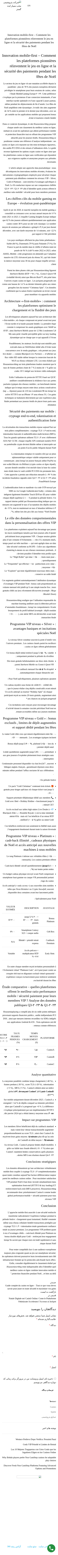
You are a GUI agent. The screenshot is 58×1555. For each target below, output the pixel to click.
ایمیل (53, 1367)
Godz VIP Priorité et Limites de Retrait (39, 1444)
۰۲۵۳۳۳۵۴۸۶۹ (38, 1535)
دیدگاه (52, 1325)
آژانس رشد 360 (14, 1546)
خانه (54, 25)
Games (53, 1407)
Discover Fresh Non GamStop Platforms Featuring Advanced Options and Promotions (30, 1467)
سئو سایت (31, 1546)
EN (29, 6)
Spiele (53, 1412)
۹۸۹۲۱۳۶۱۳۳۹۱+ (28, 1532)
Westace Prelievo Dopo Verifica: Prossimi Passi (36, 1439)
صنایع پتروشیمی (46, 25)
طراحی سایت (45, 1546)
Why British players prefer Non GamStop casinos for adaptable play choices (29, 1459)
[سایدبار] (54, 1551)
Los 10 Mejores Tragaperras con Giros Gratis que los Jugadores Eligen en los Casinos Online (33, 1451)
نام (54, 1356)
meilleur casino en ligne (45, 127)
